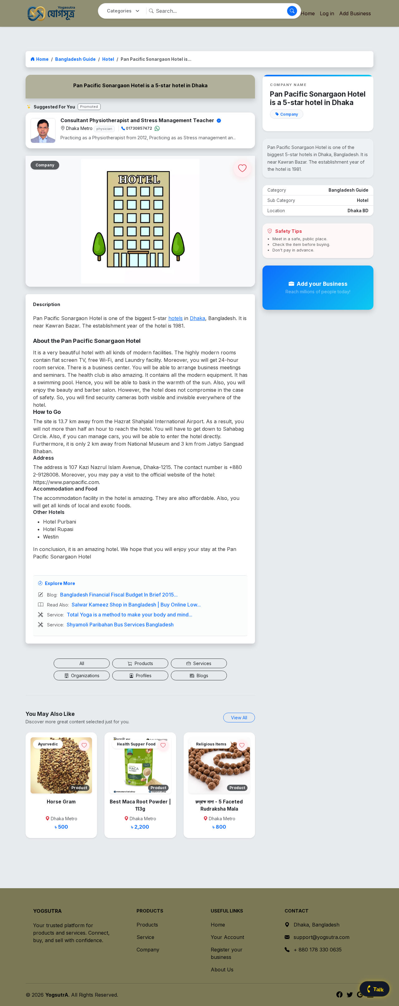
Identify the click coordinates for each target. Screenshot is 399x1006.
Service (145, 937)
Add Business (355, 13)
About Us (222, 969)
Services (201, 663)
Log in (327, 13)
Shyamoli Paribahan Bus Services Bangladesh (120, 624)
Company (148, 949)
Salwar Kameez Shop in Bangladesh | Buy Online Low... (136, 604)
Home (42, 59)
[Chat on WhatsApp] (157, 128)
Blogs (201, 675)
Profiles (143, 675)
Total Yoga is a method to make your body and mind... (129, 614)
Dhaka (197, 318)
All (81, 663)
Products (143, 663)
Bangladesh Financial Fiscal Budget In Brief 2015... (119, 595)
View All (239, 717)
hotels (175, 318)
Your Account (227, 937)
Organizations (84, 675)
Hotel (108, 59)
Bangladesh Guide (75, 59)
